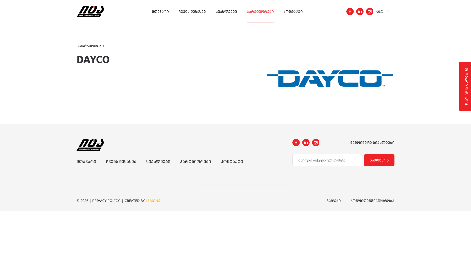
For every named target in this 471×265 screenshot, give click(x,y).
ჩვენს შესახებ (192, 11)
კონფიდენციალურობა (372, 200)
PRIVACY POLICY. (106, 200)
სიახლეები (226, 11)
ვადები (334, 200)
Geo (380, 11)
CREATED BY (142, 200)
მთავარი (160, 11)
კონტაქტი (293, 11)
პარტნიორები (260, 11)
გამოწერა (379, 160)
